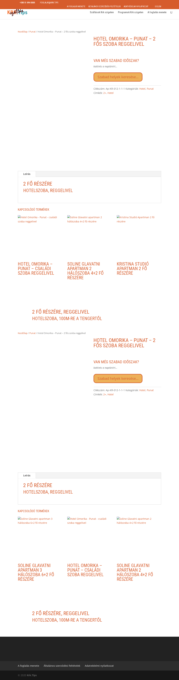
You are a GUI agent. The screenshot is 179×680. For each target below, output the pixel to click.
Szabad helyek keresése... (118, 77)
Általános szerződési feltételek (104, 6)
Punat (32, 31)
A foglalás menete (76, 6)
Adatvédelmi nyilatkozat (136, 6)
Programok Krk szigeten (130, 12)
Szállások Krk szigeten (102, 12)
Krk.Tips (32, 675)
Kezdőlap (22, 31)
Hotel (142, 88)
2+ (104, 93)
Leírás (26, 174)
